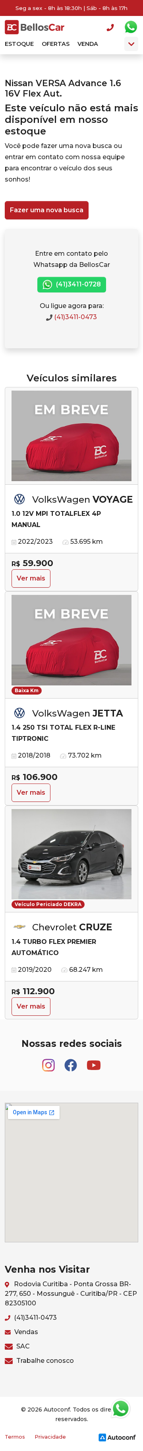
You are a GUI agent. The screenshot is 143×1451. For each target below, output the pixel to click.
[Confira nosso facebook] (71, 1062)
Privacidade (50, 1437)
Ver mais (31, 578)
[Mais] (131, 44)
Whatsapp (130, 27)
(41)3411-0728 (77, 284)
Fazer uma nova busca (46, 210)
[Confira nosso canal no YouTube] (94, 1062)
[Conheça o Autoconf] (117, 1437)
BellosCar (34, 27)
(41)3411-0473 (74, 317)
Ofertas (56, 43)
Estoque (19, 43)
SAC (22, 1346)
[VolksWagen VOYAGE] (71, 436)
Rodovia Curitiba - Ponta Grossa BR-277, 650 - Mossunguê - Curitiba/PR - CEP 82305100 (71, 1293)
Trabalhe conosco (44, 1360)
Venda (87, 43)
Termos (15, 1437)
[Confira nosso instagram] (49, 1062)
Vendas (25, 1332)
